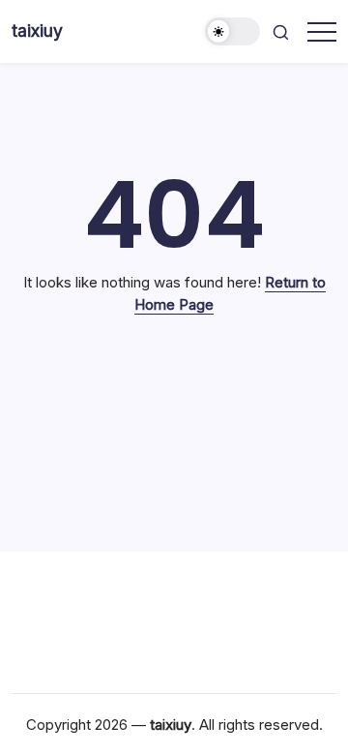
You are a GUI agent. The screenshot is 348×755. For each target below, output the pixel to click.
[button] (233, 31)
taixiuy (37, 30)
